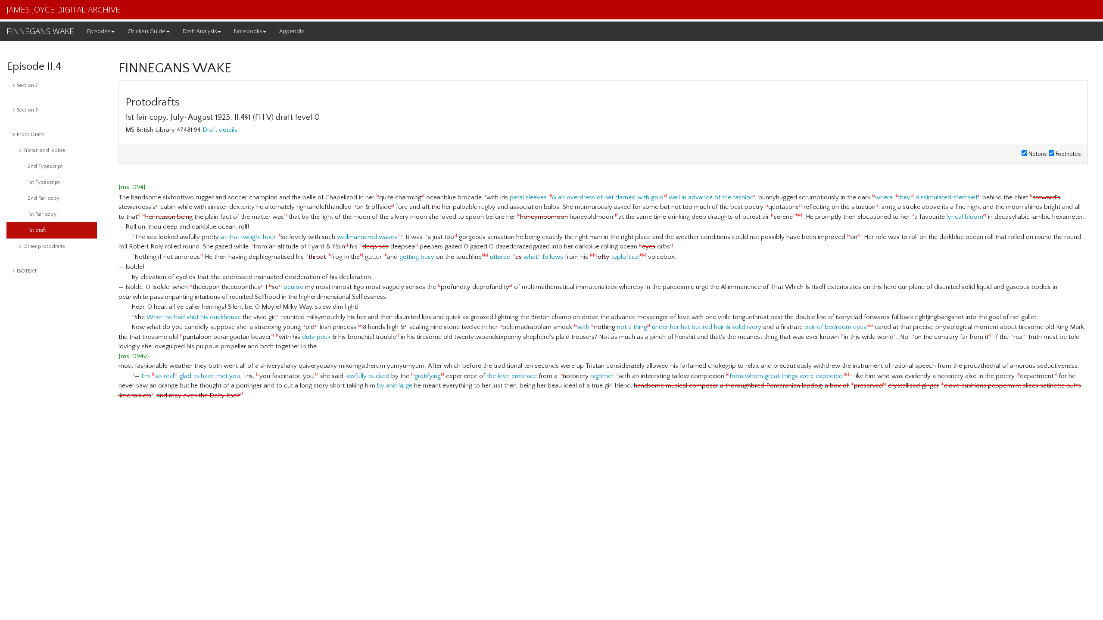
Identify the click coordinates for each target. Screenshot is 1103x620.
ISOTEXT (27, 271)
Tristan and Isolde (44, 150)
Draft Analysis (200, 31)
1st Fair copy (42, 214)
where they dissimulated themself (926, 197)
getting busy (416, 256)
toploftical (625, 256)
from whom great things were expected (786, 376)
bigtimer (602, 376)
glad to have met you (209, 376)
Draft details (220, 129)
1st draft (37, 230)
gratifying (427, 376)
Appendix (291, 31)
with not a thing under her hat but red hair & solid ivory (669, 327)
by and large (394, 385)
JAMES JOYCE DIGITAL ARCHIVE (63, 9)
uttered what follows (526, 256)
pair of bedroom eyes (835, 327)
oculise (293, 287)
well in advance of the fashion (711, 197)
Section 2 (27, 85)
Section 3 (27, 110)
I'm (145, 376)
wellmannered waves (367, 237)
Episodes (98, 31)
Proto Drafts (31, 134)
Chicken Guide (146, 31)
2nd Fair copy (43, 198)
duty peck (316, 337)
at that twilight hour (248, 237)
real (169, 376)
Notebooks (248, 31)
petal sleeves (528, 197)
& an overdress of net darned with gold (608, 197)
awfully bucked (367, 376)
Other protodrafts (44, 246)
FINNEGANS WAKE (40, 31)
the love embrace (512, 376)
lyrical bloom (965, 216)
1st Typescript (44, 182)
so (158, 376)
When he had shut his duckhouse (193, 317)
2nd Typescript (45, 166)
